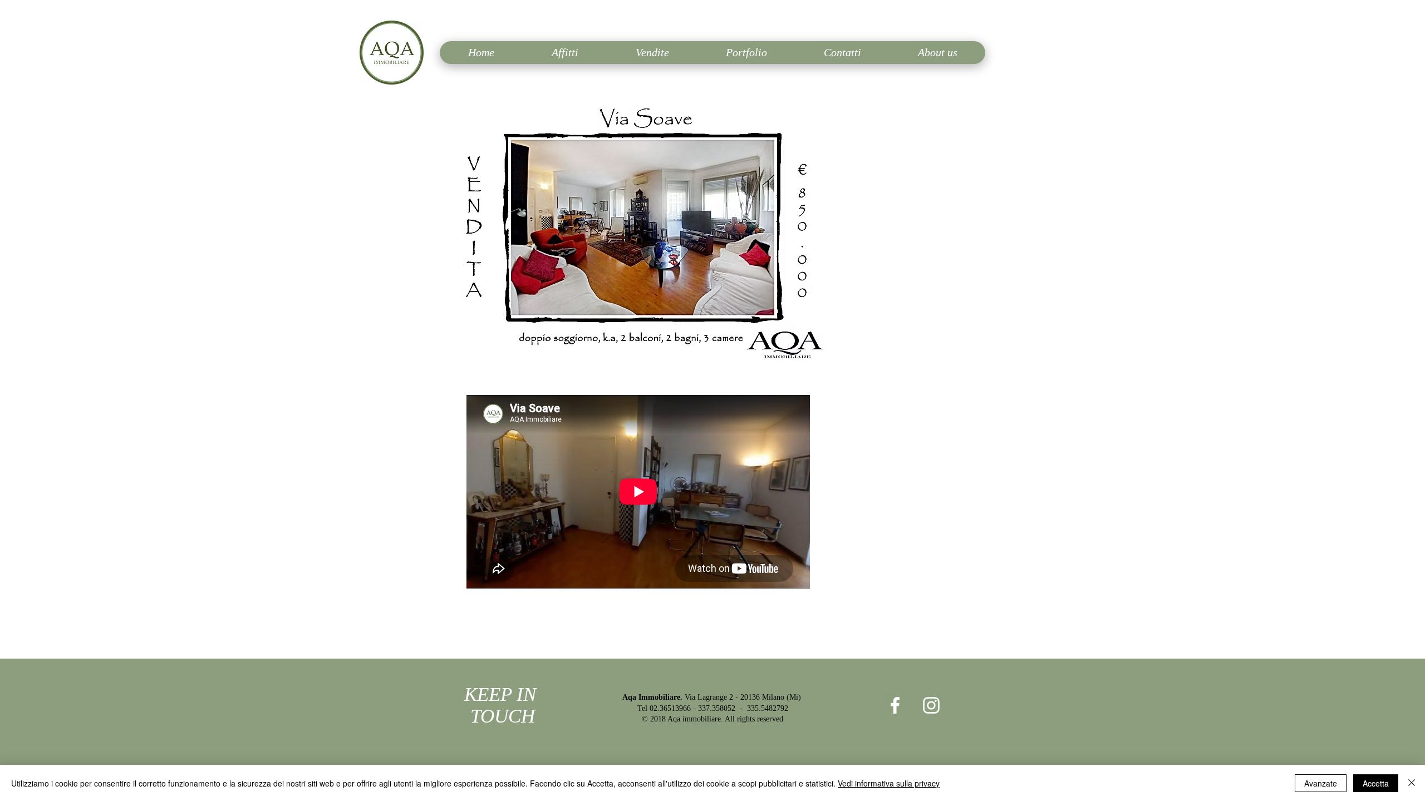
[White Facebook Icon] (895, 705)
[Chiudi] (1411, 783)
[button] (712, 230)
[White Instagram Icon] (931, 705)
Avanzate (1320, 783)
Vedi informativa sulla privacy (889, 783)
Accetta (1376, 783)
